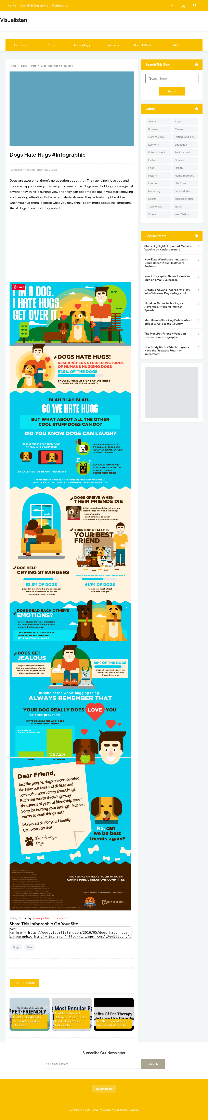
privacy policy (104, 1088)
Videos (152, 214)
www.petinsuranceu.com (51, 918)
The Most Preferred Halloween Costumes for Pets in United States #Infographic (70, 1019)
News (51, 45)
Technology (82, 45)
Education (181, 144)
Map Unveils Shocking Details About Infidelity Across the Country (168, 321)
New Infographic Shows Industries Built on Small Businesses (167, 278)
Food (151, 168)
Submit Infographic (34, 5)
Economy (153, 144)
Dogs (16, 947)
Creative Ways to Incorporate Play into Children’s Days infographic (167, 291)
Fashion (152, 160)
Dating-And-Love (185, 137)
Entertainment (156, 152)
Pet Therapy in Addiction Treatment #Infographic (112, 1023)
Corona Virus (156, 137)
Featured (20, 45)
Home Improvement (186, 175)
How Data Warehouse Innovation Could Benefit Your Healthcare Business (166, 263)
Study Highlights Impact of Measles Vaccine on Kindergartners (168, 247)
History (152, 175)
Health (174, 45)
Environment (182, 152)
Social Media (143, 45)
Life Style (180, 183)
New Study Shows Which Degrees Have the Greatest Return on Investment (166, 350)
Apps (178, 121)
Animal (152, 121)
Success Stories (184, 199)
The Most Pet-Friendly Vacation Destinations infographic (27, 1021)
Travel (178, 206)
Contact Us (60, 5)
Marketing (154, 191)
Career (179, 129)
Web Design (182, 214)
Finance (179, 160)
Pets (29, 947)
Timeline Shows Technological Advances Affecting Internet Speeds (164, 307)
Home (12, 5)
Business (112, 45)
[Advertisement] (72, 243)
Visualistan (107, 1109)
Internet (153, 183)
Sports (152, 199)
